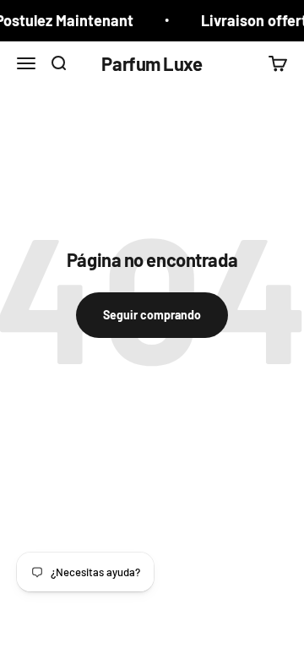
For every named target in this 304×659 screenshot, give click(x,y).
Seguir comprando (152, 315)
